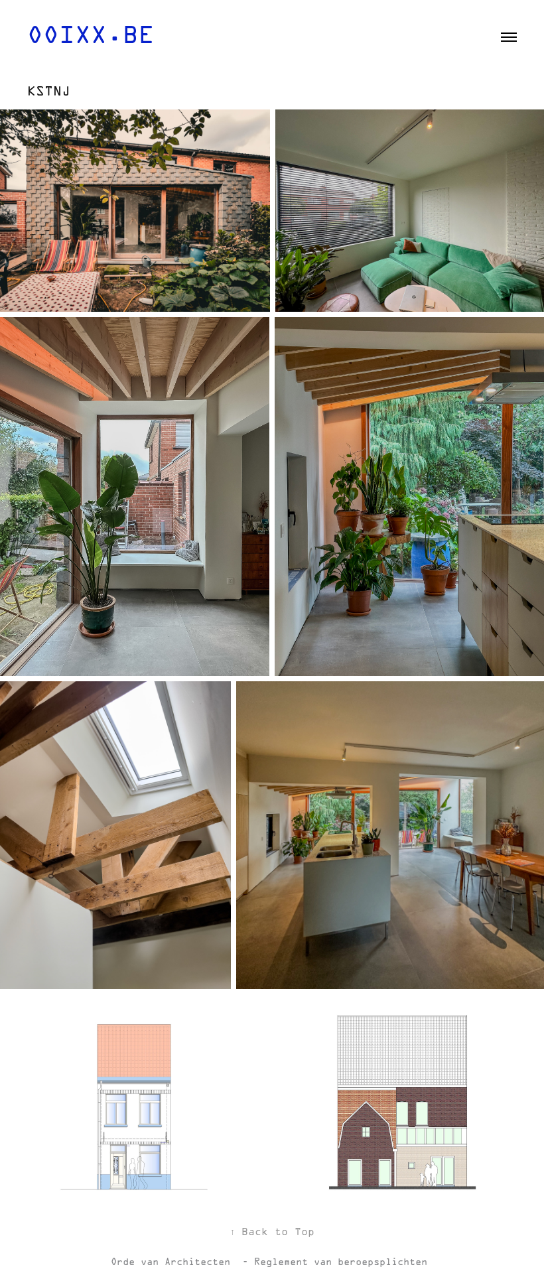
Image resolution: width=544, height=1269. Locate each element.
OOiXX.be (91, 36)
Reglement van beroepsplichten (343, 1262)
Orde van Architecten (173, 1262)
